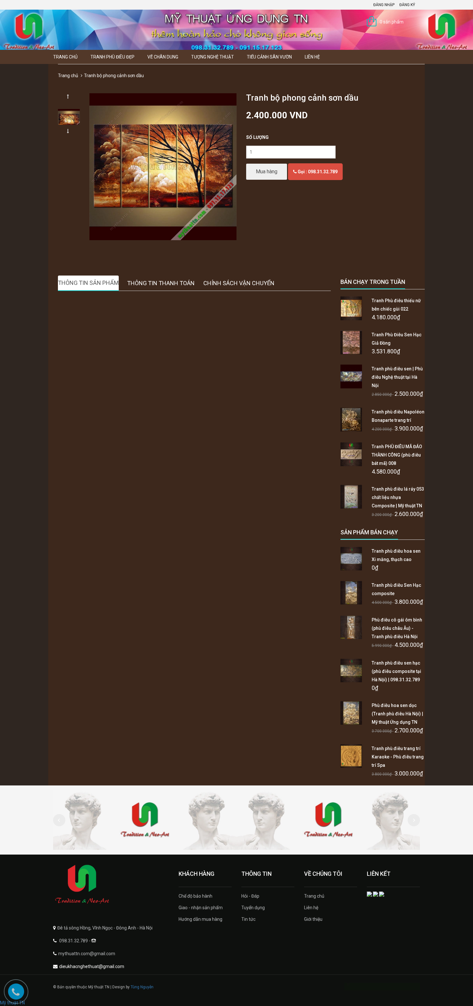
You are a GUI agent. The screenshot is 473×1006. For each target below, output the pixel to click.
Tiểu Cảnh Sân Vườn (269, 56)
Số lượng (257, 137)
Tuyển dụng (253, 907)
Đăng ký (407, 5)
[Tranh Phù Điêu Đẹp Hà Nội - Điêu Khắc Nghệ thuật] (111, 885)
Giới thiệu (313, 919)
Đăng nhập (383, 5)
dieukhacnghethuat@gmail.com (91, 966)
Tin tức (248, 919)
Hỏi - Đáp (250, 896)
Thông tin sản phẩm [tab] (88, 282)
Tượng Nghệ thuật (212, 56)
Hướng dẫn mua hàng (200, 919)
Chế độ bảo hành (195, 896)
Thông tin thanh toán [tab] (161, 283)
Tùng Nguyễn (142, 987)
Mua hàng (266, 171)
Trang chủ (65, 56)
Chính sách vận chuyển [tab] (238, 283)
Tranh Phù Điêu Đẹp (112, 56)
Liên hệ (312, 56)
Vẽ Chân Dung (162, 56)
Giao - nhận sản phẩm (201, 907)
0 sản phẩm (391, 21)
